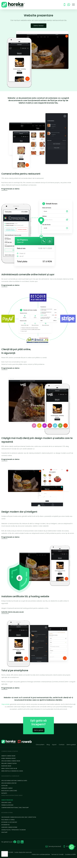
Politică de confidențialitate (41, 854)
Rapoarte (4, 793)
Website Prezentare (7, 800)
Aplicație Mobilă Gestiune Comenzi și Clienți (14, 780)
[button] (71, 847)
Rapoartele (5, 704)
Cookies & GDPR (70, 854)
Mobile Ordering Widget (8, 758)
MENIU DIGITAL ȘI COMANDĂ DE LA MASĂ (12, 771)
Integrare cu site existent (9, 822)
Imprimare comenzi (6, 788)
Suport (54, 745)
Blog (48, 745)
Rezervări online (6, 766)
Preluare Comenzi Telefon (9, 763)
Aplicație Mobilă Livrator (8, 783)
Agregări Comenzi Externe (9, 827)
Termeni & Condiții (57, 854)
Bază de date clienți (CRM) (9, 790)
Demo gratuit (38, 730)
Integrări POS (5, 825)
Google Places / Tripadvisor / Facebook (13, 830)
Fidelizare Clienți (6, 802)
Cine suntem (40, 745)
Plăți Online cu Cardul (8, 819)
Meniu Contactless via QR (9, 768)
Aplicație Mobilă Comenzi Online (10, 761)
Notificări (4, 785)
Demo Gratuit (38, 26)
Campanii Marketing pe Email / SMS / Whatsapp (15, 807)
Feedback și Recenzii (7, 805)
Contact (61, 745)
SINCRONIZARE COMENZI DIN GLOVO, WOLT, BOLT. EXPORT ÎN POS (18, 817)
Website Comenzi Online (8, 756)
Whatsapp (4, 832)
